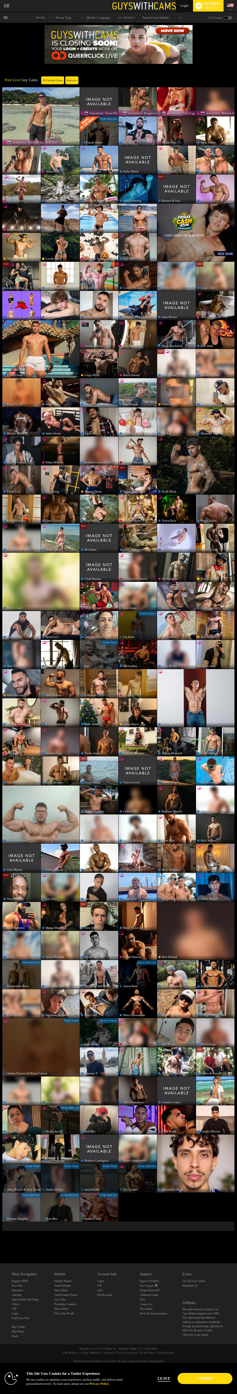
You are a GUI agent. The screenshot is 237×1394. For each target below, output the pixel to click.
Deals (15, 1336)
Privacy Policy (99, 1383)
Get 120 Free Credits (193, 1281)
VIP (14, 1308)
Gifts (100, 1290)
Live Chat (17, 1285)
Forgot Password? (150, 1290)
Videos (15, 1304)
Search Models (62, 1285)
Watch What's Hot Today (25, 1299)
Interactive (17, 1290)
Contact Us (146, 1304)
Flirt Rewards (104, 1295)
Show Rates (61, 1290)
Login (184, 5)
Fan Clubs (60, 1299)
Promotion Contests (65, 1304)
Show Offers (61, 1308)
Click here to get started (195, 1334)
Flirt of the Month (64, 1313)
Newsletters (146, 1308)
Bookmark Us (190, 1285)
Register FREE (20, 1281)
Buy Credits (18, 1327)
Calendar (17, 1295)
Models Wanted (63, 1281)
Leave (164, 1378)
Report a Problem (149, 1281)
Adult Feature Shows (66, 1295)
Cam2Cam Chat (20, 1318)
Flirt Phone (18, 1331)
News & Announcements (153, 1313)
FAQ (142, 1299)
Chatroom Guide (149, 1295)
